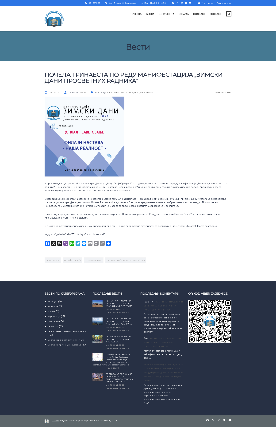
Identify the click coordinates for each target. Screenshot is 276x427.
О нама (184, 14)
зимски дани (52, 260)
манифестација (72, 260)
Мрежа (51, 311)
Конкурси (53, 306)
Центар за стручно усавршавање (64, 345)
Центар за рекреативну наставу (64, 340)
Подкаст (199, 14)
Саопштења (54, 321)
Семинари (53, 326)
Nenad (147, 364)
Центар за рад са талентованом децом (67, 331)
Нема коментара (222, 92)
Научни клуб (54, 316)
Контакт (215, 14)
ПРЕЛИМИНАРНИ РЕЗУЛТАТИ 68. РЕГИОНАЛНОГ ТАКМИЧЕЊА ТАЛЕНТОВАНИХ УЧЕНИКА (163, 306)
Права (55, 420)
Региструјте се (224, 3)
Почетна (136, 14)
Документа (166, 14)
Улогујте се (207, 3)
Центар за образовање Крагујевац (126, 260)
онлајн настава (94, 260)
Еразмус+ (52, 301)
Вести (150, 14)
